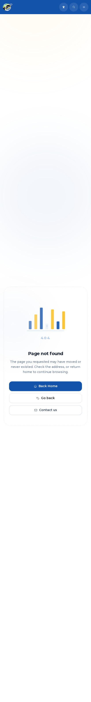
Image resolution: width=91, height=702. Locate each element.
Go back (48, 398)
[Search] (73, 7)
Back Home (48, 386)
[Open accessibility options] (63, 7)
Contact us (48, 410)
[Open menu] (84, 7)
